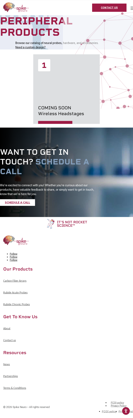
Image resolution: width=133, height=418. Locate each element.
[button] (66, 67)
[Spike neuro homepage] (16, 7)
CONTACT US (109, 7)
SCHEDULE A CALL (17, 202)
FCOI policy (117, 402)
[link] (14, 281)
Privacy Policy (119, 405)
